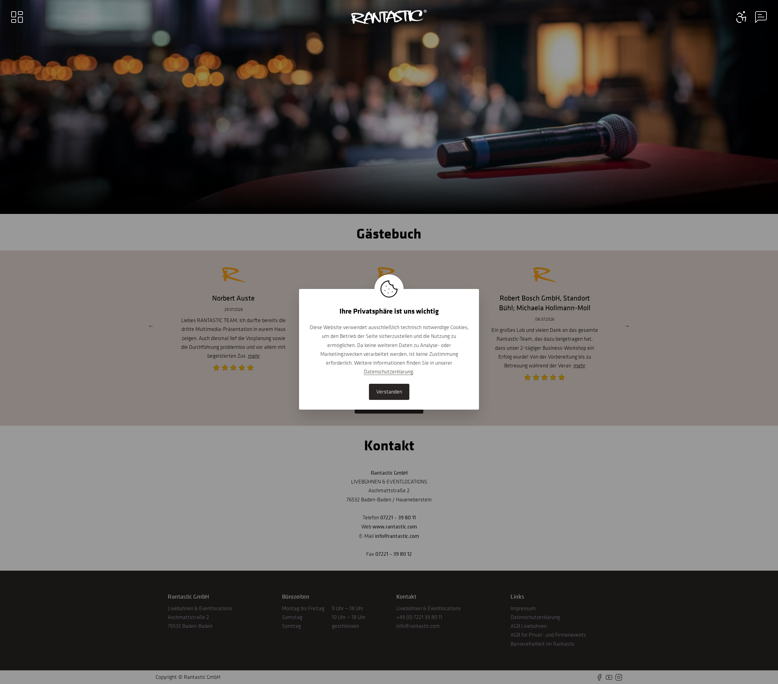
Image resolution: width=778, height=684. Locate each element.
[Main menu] (17, 17)
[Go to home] (389, 17)
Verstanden (389, 391)
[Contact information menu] (741, 17)
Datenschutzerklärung (388, 371)
